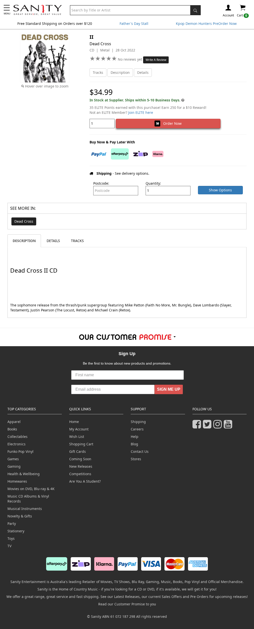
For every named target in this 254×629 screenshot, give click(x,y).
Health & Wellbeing (23, 473)
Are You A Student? (85, 481)
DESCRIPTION (24, 240)
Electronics (16, 444)
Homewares (17, 481)
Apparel (14, 421)
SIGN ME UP (168, 389)
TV (9, 546)
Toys (11, 538)
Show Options (220, 190)
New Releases (80, 466)
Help (134, 436)
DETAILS (53, 240)
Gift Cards (77, 451)
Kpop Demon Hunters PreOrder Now (206, 23)
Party (11, 523)
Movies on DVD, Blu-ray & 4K (31, 488)
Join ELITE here (140, 112)
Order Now (171, 123)
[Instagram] (218, 426)
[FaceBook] (197, 426)
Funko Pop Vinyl (20, 451)
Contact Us (140, 451)
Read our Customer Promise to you (127, 604)
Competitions (80, 473)
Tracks (98, 72)
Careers (137, 429)
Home (74, 421)
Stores (136, 459)
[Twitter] (208, 426)
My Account (79, 429)
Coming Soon (80, 459)
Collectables (17, 436)
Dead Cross (23, 221)
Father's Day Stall (134, 23)
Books (12, 429)
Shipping (138, 421)
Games (13, 459)
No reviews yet (130, 59)
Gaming (14, 466)
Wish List (76, 436)
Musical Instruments (24, 508)
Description (120, 72)
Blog (134, 444)
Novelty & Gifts (19, 516)
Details (143, 72)
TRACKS (77, 240)
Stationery (15, 531)
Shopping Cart (81, 444)
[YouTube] (229, 426)
